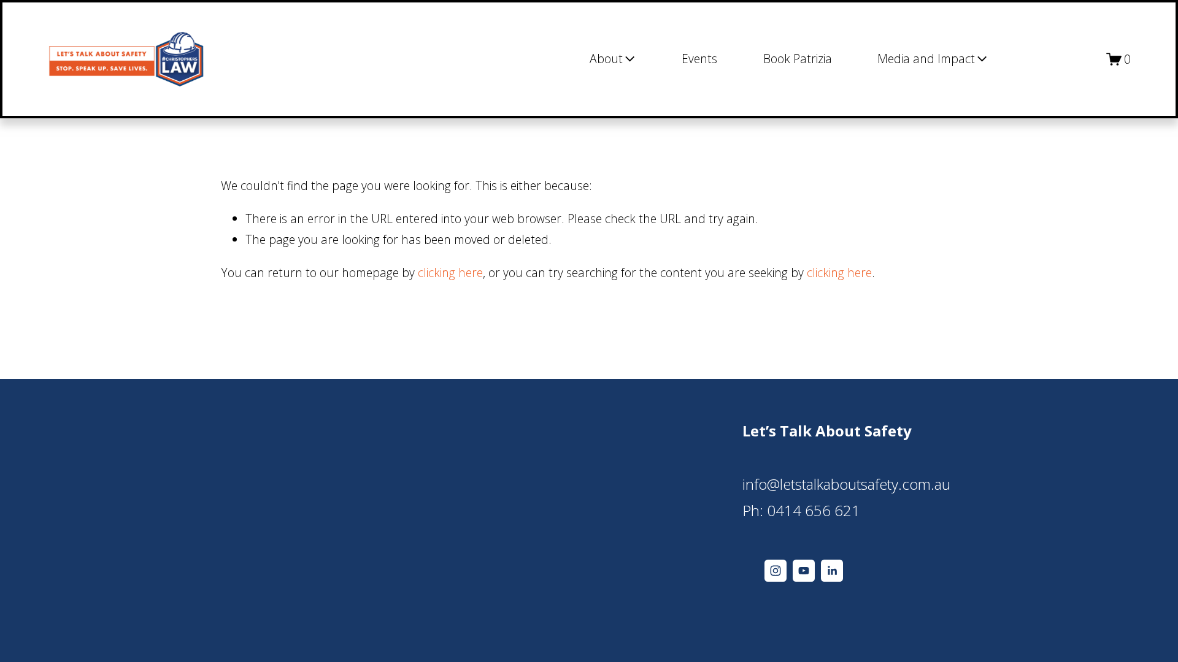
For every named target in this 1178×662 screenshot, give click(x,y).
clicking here (450, 272)
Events (699, 58)
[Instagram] (775, 571)
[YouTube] (804, 571)
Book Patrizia (797, 58)
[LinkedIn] (832, 571)
